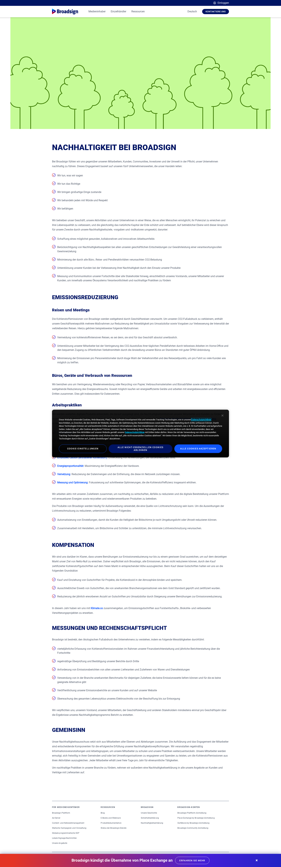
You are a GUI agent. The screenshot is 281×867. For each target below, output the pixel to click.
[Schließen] (222, 415)
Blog (103, 813)
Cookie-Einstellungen (83, 448)
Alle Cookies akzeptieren (198, 448)
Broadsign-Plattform (61, 813)
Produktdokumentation (111, 823)
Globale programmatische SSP (65, 833)
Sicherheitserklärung (150, 818)
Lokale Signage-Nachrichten (64, 838)
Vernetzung (63, 474)
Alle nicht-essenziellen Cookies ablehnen (140, 448)
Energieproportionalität (70, 465)
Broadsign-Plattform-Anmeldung (191, 813)
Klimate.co (97, 608)
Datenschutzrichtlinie (201, 419)
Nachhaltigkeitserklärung (152, 823)
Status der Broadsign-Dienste (113, 828)
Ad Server (56, 818)
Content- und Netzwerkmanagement (68, 823)
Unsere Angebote (59, 843)
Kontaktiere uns (216, 11)
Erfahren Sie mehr (192, 860)
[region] (140, 433)
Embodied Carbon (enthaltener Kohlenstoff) (82, 457)
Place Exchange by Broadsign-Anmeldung (195, 818)
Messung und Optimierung (72, 482)
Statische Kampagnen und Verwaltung (69, 828)
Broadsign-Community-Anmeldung (192, 828)
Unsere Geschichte (149, 813)
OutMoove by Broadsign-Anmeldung (193, 823)
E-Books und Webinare (110, 818)
